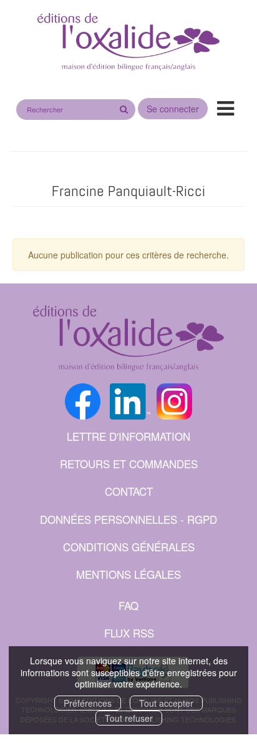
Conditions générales (129, 546)
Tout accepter (166, 703)
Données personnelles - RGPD (128, 519)
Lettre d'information (128, 436)
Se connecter (173, 108)
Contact (129, 491)
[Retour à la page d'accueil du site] (128, 43)
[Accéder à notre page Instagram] (174, 400)
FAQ (128, 605)
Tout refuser (129, 718)
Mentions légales (128, 574)
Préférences (88, 703)
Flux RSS (129, 633)
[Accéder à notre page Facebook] (82, 400)
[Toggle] (225, 107)
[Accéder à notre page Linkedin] (130, 400)
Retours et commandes (129, 463)
